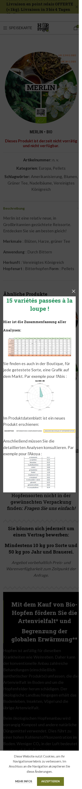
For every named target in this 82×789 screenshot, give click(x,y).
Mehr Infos (24, 781)
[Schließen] (73, 291)
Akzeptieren (50, 781)
